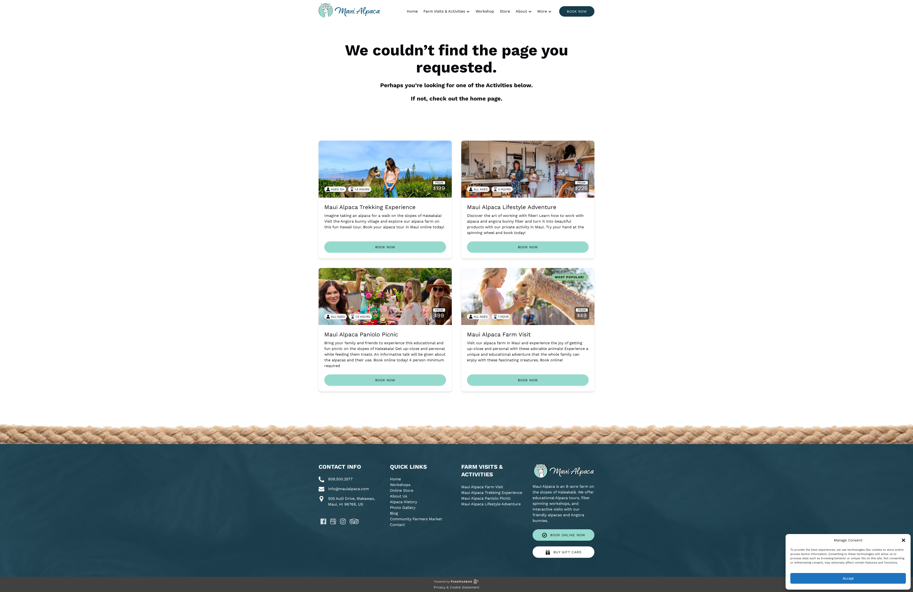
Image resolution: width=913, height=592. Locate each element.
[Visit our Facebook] (323, 521)
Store (505, 11)
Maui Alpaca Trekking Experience (370, 207)
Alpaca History (403, 502)
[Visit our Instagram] (343, 521)
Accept (848, 578)
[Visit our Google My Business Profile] (333, 521)
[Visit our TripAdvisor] (354, 521)
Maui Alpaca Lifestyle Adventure (511, 207)
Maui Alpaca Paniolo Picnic (361, 334)
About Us (398, 496)
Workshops (400, 484)
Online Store (401, 490)
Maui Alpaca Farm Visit (499, 334)
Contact (397, 524)
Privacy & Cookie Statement (456, 587)
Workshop (485, 11)
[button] (903, 540)
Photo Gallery (402, 507)
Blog (394, 513)
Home (412, 11)
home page (485, 98)
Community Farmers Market (416, 519)
